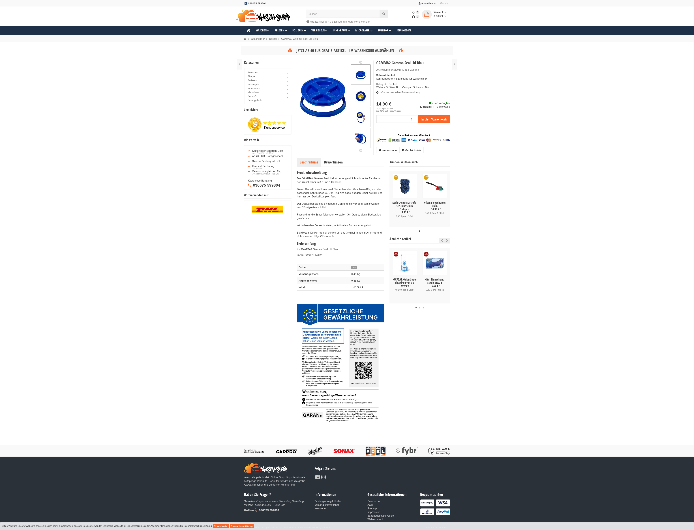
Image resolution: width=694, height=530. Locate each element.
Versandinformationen (327, 505)
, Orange (406, 87)
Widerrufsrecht (375, 519)
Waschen (261, 30)
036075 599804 (269, 510)
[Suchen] (383, 14)
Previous (441, 240)
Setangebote (404, 30)
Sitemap (372, 508)
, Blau (427, 87)
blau (354, 267)
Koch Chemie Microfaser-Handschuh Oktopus (404, 206)
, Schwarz (417, 87)
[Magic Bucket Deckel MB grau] (239, 64)
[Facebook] (317, 476)
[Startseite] (245, 38)
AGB (370, 505)
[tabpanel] (404, 199)
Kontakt (444, 3)
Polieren (297, 30)
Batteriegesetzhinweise (380, 515)
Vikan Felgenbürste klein (434, 204)
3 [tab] (423, 308)
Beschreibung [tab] (309, 162)
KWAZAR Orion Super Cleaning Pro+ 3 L (405, 281)
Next (447, 240)
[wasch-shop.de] (268, 16)
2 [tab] (419, 308)
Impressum (373, 512)
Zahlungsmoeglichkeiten (328, 501)
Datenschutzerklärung (242, 526)
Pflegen (279, 30)
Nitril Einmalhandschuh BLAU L (435, 281)
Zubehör (383, 30)
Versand (397, 110)
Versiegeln (318, 30)
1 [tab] (419, 231)
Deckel (393, 84)
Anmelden (427, 3)
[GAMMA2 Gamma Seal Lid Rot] (454, 64)
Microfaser (362, 30)
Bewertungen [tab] (333, 162)
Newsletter (320, 508)
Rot (398, 87)
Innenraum (340, 30)
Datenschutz (374, 501)
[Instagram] (323, 476)
